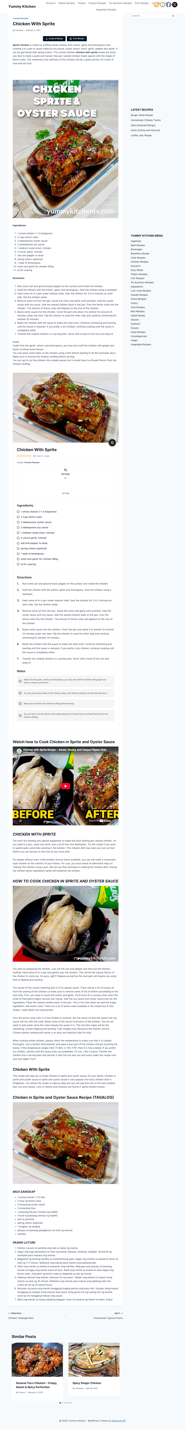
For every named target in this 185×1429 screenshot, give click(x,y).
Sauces (135, 319)
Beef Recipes (138, 245)
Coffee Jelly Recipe (141, 135)
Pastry (134, 303)
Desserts (51, 3)
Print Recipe (78, 38)
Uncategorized (139, 336)
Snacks (82, 3)
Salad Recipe (138, 315)
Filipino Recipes (66, 3)
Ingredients (137, 286)
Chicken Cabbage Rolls (21, 1315)
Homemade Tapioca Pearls (108, 1315)
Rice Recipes (138, 311)
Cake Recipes (138, 257)
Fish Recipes (138, 278)
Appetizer (136, 241)
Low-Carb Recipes (141, 290)
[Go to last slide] (16, 1371)
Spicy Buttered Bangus (143, 125)
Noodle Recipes (139, 295)
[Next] (114, 1371)
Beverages (136, 249)
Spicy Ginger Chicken (87, 1383)
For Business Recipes (120, 3)
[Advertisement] (53, 74)
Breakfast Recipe (140, 253)
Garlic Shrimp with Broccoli (145, 130)
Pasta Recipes (138, 299)
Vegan (134, 340)
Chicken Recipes (97, 3)
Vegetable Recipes (106, 9)
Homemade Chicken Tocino (146, 120)
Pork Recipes (142, 3)
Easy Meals (137, 270)
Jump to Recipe (56, 38)
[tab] (60, 1403)
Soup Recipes (138, 332)
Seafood (135, 323)
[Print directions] (112, 442)
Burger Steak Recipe (142, 115)
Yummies (19, 30)
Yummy (22, 1392)
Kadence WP (119, 1420)
